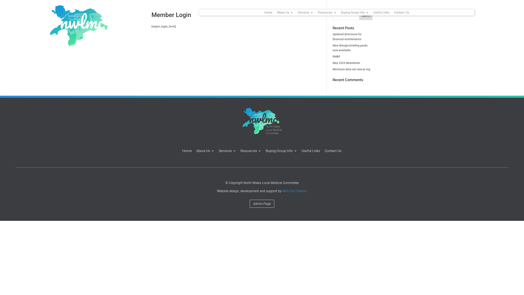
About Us (283, 12)
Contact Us (401, 12)
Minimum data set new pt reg (351, 69)
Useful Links (381, 12)
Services (303, 12)
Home (268, 12)
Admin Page (262, 204)
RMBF (336, 56)
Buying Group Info (353, 12)
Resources (325, 12)
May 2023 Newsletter (346, 63)
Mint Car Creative (294, 191)
